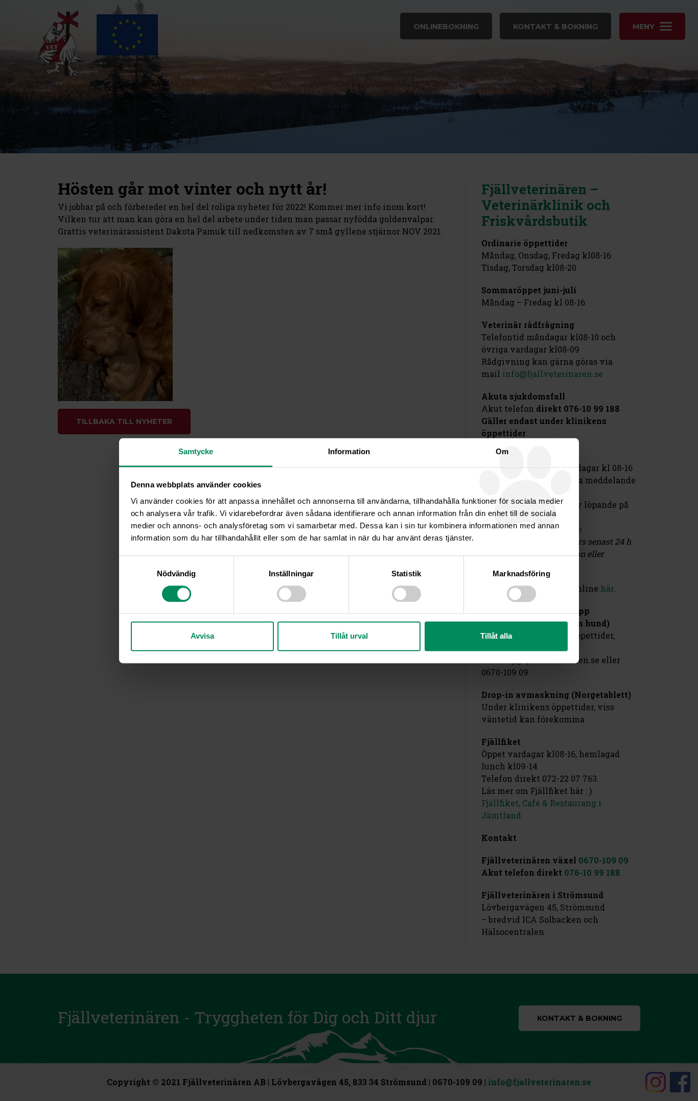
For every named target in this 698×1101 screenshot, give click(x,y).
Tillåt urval (349, 636)
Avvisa (202, 636)
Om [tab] (502, 451)
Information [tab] (349, 451)
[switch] (291, 593)
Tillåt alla (496, 636)
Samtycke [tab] (196, 451)
